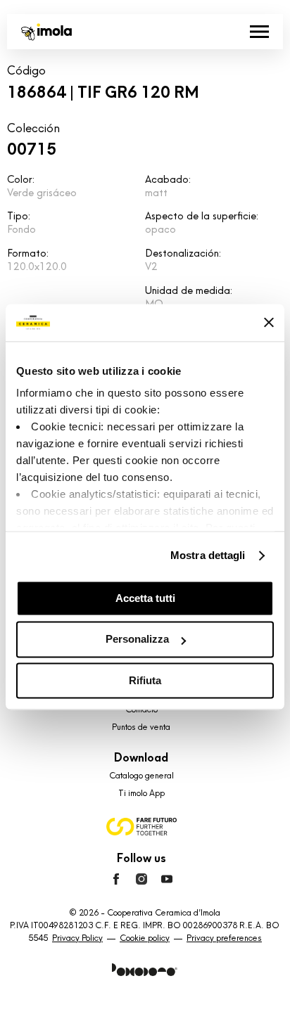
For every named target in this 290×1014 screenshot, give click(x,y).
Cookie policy (145, 938)
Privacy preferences (224, 938)
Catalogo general (141, 776)
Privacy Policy (77, 938)
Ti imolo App (141, 793)
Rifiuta (145, 680)
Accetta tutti (145, 598)
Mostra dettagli (208, 555)
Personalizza (137, 640)
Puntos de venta (141, 727)
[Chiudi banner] (269, 323)
